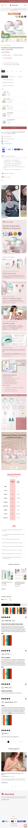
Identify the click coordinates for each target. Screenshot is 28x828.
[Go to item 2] (12, 611)
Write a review (11, 604)
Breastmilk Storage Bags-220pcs (20, 582)
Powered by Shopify (14, 825)
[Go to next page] (22, 742)
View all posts (13, 750)
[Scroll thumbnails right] (25, 611)
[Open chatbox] (25, 825)
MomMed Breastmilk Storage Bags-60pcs (7, 582)
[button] (4, 45)
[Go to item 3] (19, 611)
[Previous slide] (12, 786)
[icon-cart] (25, 5)
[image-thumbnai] (3, 40)
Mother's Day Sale (9, 9)
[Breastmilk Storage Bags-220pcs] (21, 574)
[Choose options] (12, 579)
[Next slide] (15, 786)
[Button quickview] (12, 576)
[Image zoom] (14, 25)
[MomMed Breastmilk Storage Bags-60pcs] (7, 574)
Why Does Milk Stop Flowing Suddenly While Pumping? (13, 773)
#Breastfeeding (4, 782)
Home (3, 9)
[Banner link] (14, 451)
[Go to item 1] (5, 611)
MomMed (15, 823)
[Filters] (22, 605)
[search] (5, 5)
